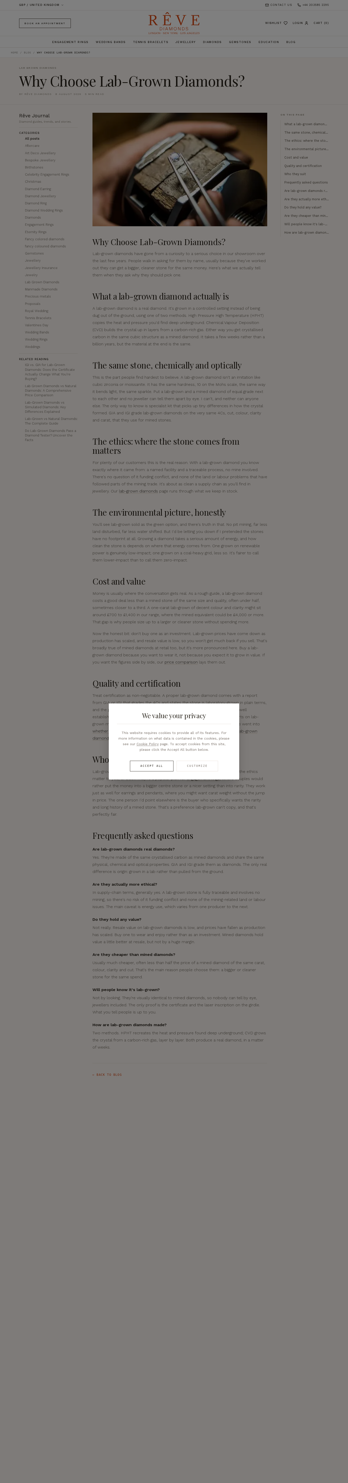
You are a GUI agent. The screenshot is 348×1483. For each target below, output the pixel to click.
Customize (197, 766)
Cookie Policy (148, 744)
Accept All (151, 766)
